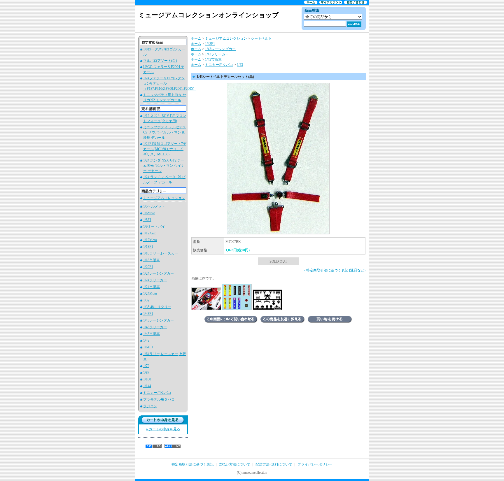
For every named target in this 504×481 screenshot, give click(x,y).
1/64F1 (148, 347)
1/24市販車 (151, 287)
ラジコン (150, 406)
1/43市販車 (151, 334)
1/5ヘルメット (154, 206)
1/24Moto (150, 294)
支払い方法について (234, 464)
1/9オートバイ (154, 226)
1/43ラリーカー (155, 327)
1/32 (146, 300)
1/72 (146, 366)
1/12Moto (150, 240)
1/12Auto (149, 233)
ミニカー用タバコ (157, 393)
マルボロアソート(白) (160, 61)
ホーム (196, 38)
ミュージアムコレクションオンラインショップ (208, 15)
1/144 (147, 386)
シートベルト (261, 38)
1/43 (240, 65)
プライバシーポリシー (315, 464)
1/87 (146, 373)
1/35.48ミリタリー (157, 307)
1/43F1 (148, 314)
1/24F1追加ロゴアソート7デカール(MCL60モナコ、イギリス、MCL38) (164, 149)
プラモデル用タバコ (159, 399)
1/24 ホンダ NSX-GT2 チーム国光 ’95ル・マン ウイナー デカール (164, 165)
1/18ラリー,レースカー (160, 253)
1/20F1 (148, 267)
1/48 (146, 340)
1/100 (147, 379)
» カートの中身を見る (163, 429)
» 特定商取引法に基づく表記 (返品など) (334, 270)
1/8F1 (147, 220)
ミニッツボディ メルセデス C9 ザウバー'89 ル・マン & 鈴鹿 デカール (164, 132)
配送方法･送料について (274, 464)
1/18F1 (148, 247)
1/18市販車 (151, 260)
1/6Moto (149, 213)
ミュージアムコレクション (164, 198)
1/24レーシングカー (158, 273)
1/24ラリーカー (155, 280)
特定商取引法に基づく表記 (193, 464)
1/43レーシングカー (158, 320)
